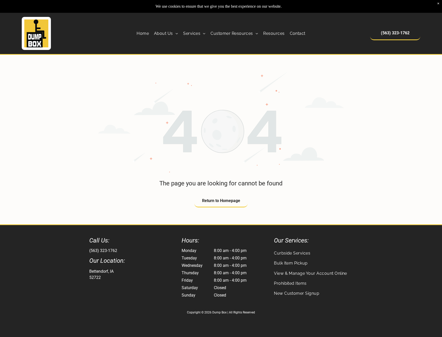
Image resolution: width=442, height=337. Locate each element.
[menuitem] (142, 33)
